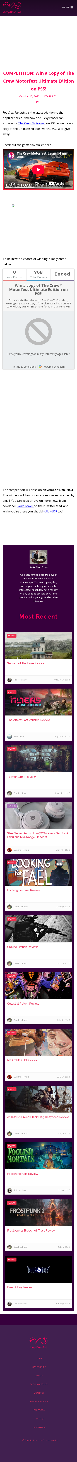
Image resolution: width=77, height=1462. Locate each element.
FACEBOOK (39, 1410)
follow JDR (50, 511)
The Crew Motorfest (31, 123)
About (39, 1376)
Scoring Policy (39, 1384)
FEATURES (50, 96)
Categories (39, 1367)
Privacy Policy (39, 1401)
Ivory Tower (25, 506)
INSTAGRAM (39, 1427)
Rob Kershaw (39, 567)
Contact (39, 1393)
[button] (68, 6)
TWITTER (39, 1419)
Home (39, 1358)
